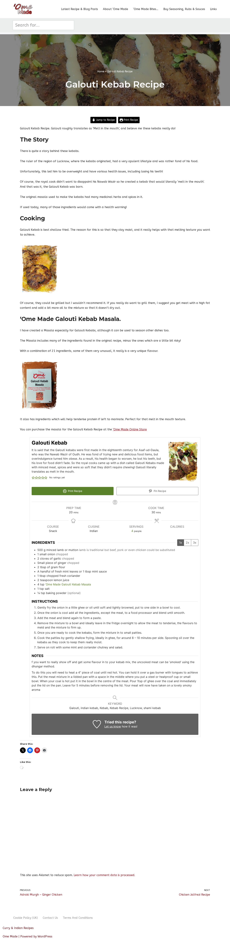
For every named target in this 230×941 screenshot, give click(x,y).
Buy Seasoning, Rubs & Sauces (184, 9)
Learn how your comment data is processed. (104, 875)
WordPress (45, 936)
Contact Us (50, 917)
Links (213, 9)
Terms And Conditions (78, 917)
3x (194, 542)
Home (100, 71)
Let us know (112, 726)
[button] (33, 477)
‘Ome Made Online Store (130, 429)
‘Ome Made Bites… (145, 9)
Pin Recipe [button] (159, 490)
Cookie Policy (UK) (25, 917)
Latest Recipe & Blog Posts (79, 9)
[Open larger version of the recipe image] (182, 461)
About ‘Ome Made (115, 9)
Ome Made (10, 936)
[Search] (70, 25)
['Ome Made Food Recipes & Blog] (23, 9)
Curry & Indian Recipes (18, 928)
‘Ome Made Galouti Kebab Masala (68, 584)
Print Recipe (130, 119)
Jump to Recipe (105, 119)
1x (180, 542)
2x (187, 542)
